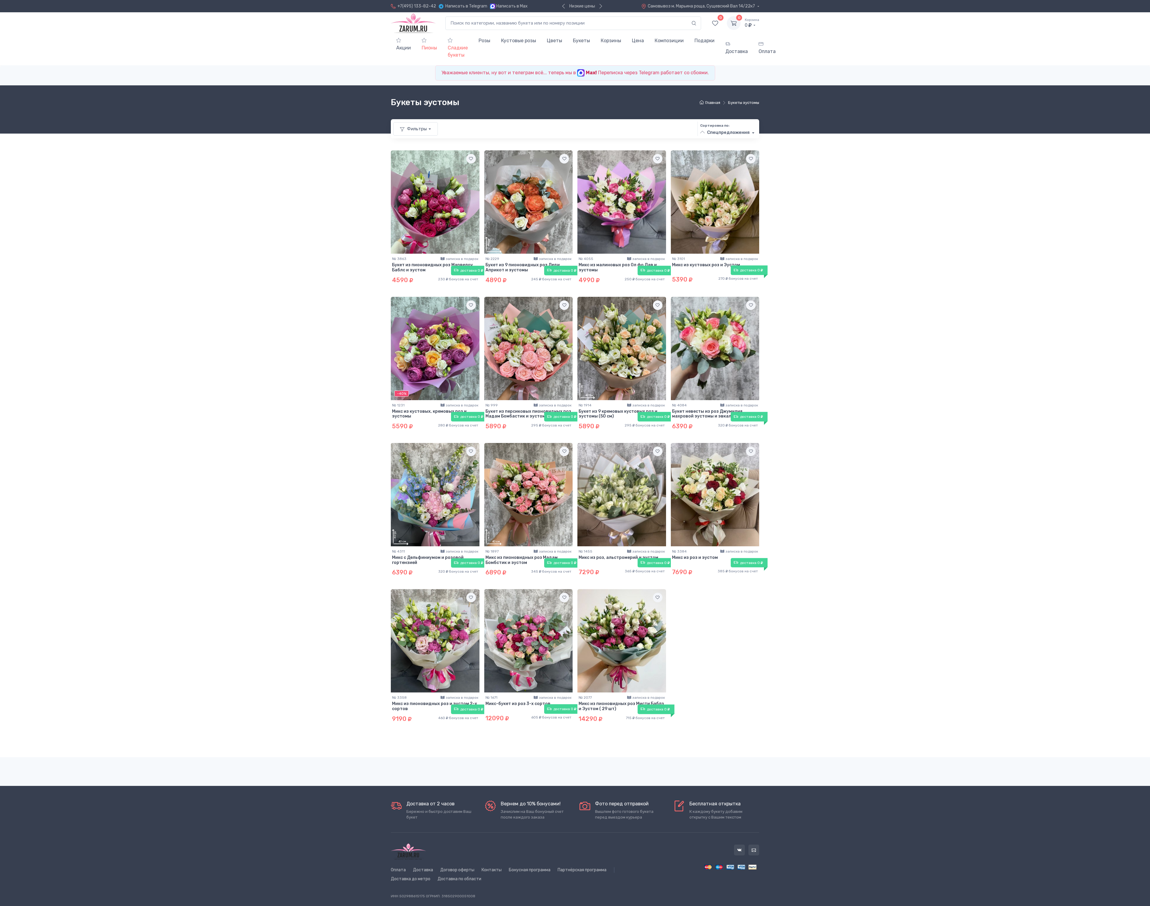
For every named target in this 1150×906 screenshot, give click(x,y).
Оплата (767, 51)
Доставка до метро (410, 878)
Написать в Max (512, 6)
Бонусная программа (529, 869)
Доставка (736, 51)
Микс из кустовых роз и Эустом (706, 264)
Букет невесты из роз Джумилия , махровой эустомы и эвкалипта (708, 414)
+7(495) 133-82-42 (416, 6)
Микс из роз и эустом (695, 557)
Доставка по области (459, 878)
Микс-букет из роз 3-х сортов (517, 703)
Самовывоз (702, 6)
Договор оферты (457, 869)
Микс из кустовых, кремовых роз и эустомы (429, 414)
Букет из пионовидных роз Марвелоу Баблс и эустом (432, 267)
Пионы (429, 48)
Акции (403, 48)
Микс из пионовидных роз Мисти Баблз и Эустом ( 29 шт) (621, 706)
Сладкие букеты (458, 51)
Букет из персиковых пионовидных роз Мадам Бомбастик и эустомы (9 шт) (528, 414)
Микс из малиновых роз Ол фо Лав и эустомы (618, 267)
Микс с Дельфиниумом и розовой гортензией (428, 560)
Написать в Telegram (466, 6)
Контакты (492, 869)
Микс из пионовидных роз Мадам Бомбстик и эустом (521, 560)
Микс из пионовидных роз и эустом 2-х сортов (434, 706)
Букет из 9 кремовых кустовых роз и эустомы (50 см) (618, 414)
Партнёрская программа (582, 869)
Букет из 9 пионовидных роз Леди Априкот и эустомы (522, 267)
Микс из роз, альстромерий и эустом (618, 557)
